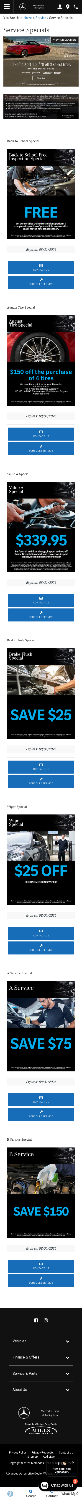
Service (41, 18)
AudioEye (49, 1456)
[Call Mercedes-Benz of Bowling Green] (76, 7)
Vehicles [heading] (19, 1341)
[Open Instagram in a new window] (46, 1320)
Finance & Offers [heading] (26, 1357)
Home (28, 18)
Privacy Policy (17, 1452)
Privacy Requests (43, 1452)
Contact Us (41, 269)
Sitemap (32, 1456)
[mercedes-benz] (22, 6)
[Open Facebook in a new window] (36, 1320)
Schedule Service (41, 284)
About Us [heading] (20, 1390)
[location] (68, 7)
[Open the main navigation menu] (7, 7)
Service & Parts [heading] (25, 1373)
